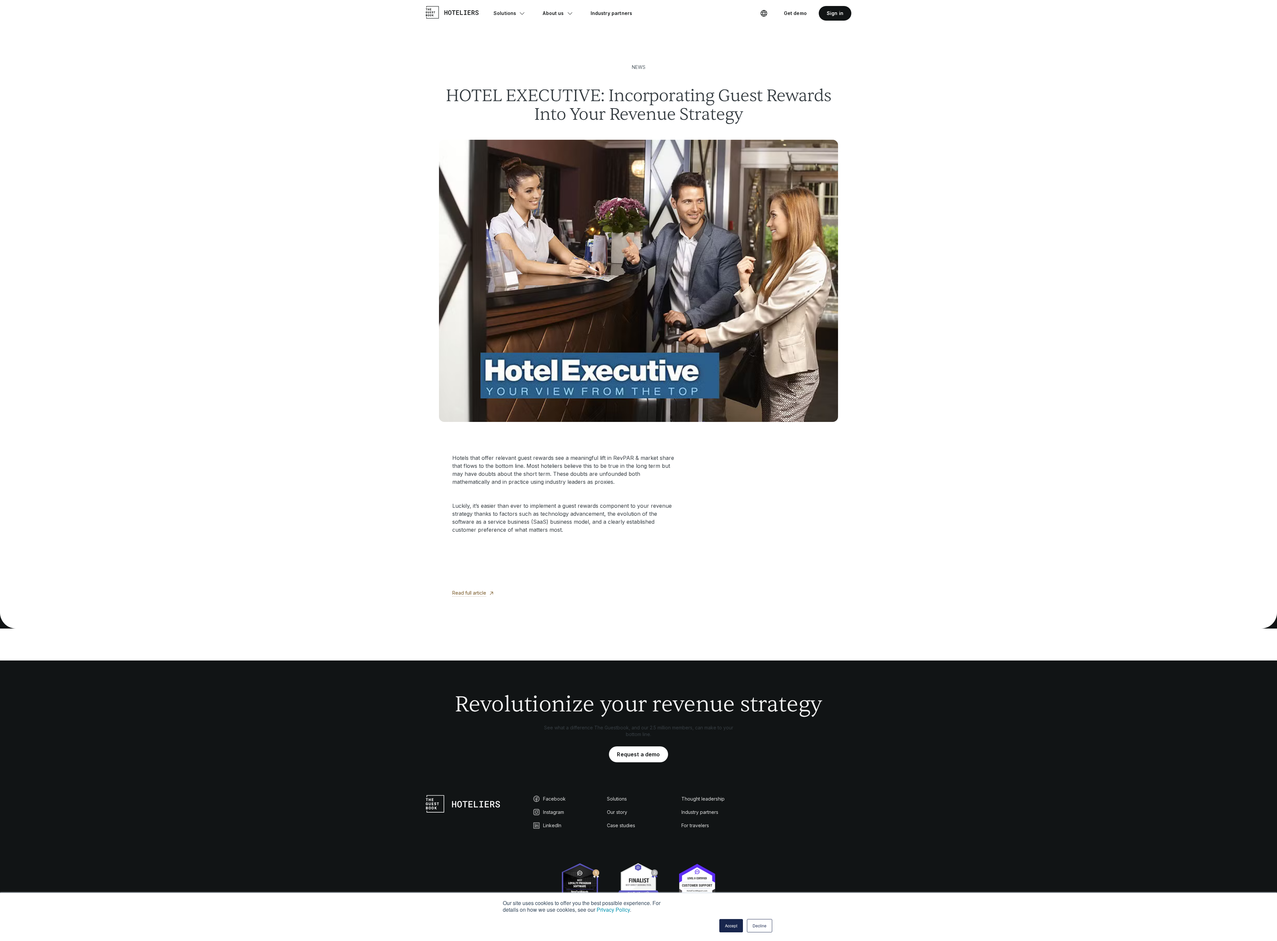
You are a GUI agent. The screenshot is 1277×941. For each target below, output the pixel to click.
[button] (509, 13)
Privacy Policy (613, 909)
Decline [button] (760, 925)
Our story (617, 812)
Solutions (617, 799)
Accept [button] (731, 925)
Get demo (795, 13)
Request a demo (638, 754)
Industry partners (699, 812)
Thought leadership (703, 799)
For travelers (695, 825)
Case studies (621, 825)
